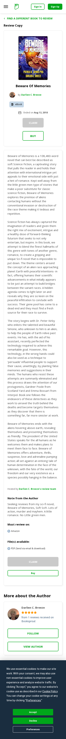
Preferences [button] (33, 700)
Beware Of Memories (33, 86)
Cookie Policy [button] (50, 691)
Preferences (33, 729)
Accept (33, 712)
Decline (33, 721)
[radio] (22, 612)
